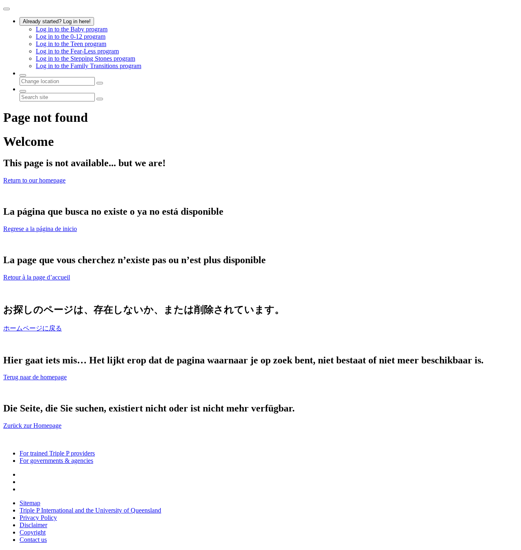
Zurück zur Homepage (32, 425)
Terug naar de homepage (35, 377)
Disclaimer (33, 524)
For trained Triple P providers (57, 453)
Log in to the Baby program (71, 29)
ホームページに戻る (32, 328)
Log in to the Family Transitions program (88, 65)
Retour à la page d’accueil (36, 277)
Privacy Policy (38, 517)
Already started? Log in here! (57, 21)
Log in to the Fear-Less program (77, 51)
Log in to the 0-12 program (70, 36)
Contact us (33, 539)
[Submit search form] (99, 99)
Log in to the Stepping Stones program (85, 58)
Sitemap (30, 502)
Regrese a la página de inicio (40, 228)
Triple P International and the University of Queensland (90, 510)
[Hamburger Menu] (6, 9)
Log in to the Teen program (71, 43)
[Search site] (23, 91)
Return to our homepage (34, 180)
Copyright (33, 532)
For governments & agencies (56, 460)
